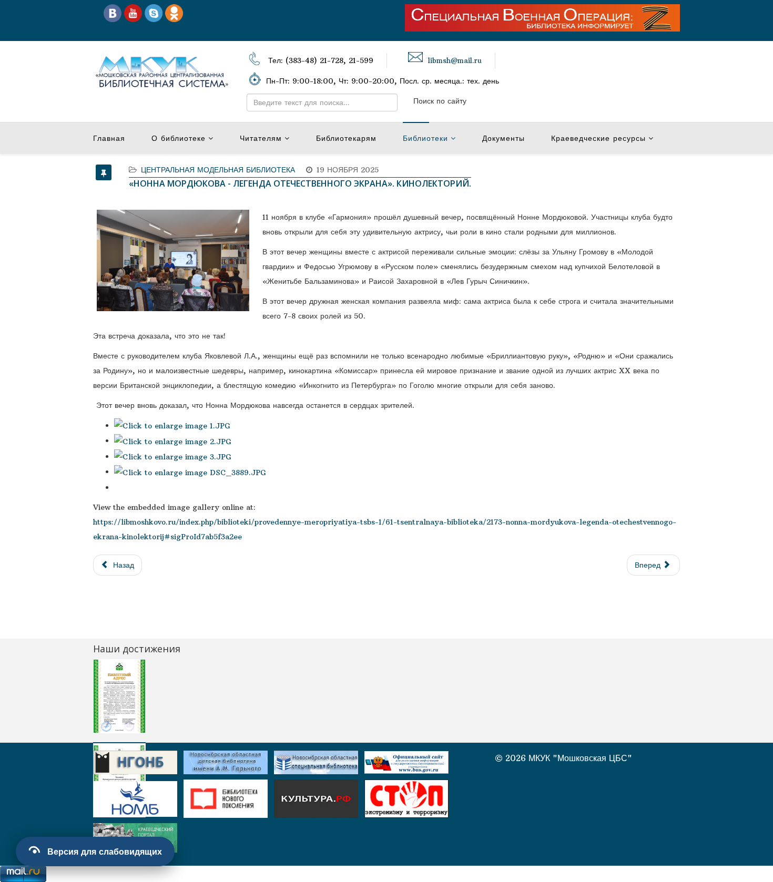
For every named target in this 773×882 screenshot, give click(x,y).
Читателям (261, 138)
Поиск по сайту (439, 101)
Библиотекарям (346, 138)
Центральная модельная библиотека (218, 170)
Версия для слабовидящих (104, 851)
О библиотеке (178, 138)
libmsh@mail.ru (455, 60)
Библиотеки (425, 138)
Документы (503, 138)
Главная (109, 138)
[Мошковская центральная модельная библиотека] (112, 12)
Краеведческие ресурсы (598, 138)
